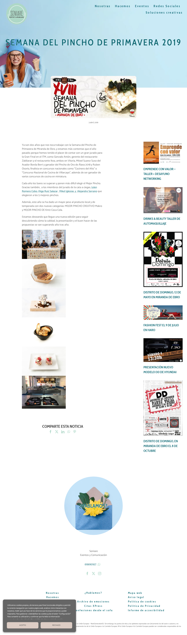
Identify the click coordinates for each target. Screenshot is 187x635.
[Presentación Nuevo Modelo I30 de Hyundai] (163, 356)
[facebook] (87, 573)
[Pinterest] (75, 431)
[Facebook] (50, 431)
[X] (57, 431)
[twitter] (93, 573)
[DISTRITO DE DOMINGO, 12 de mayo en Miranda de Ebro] (163, 266)
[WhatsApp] (69, 431)
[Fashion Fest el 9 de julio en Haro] (163, 318)
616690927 (90, 564)
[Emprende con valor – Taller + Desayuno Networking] (163, 161)
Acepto (22, 625)
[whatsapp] (99, 564)
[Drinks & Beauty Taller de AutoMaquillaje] (163, 206)
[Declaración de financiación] (124, 626)
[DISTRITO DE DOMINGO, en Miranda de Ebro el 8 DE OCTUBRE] (163, 416)
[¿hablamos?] (93, 506)
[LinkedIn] (63, 431)
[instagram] (99, 573)
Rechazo (56, 625)
